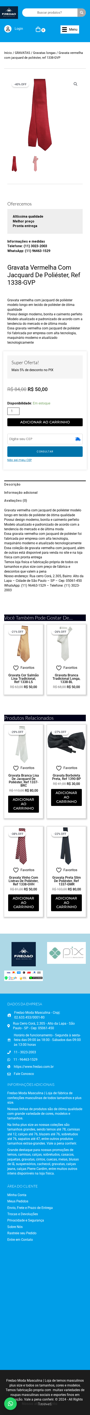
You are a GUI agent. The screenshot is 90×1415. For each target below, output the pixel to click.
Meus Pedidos (17, 1201)
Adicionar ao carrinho (45, 422)
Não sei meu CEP (19, 460)
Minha (12, 1195)
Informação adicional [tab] (20, 493)
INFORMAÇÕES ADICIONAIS (30, 1084)
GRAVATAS (22, 53)
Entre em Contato (20, 1240)
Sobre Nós (15, 1227)
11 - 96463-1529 (25, 1060)
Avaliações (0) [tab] (15, 501)
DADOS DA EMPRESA (24, 1004)
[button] (75, 84)
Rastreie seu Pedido (21, 1233)
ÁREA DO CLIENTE (22, 1186)
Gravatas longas (44, 53)
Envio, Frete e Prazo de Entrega (30, 1208)
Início (8, 53)
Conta (21, 1195)
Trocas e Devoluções (22, 1214)
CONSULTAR (45, 451)
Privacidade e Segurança (25, 1220)
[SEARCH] (81, 12)
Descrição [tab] (12, 484)
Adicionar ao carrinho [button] (23, 804)
